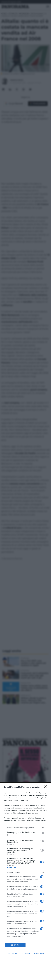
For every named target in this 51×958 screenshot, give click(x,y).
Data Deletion (12, 953)
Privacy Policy (39, 953)
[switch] (42, 833)
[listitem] (25, 827)
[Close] (46, 787)
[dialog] (25, 870)
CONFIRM (15, 945)
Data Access (25, 953)
